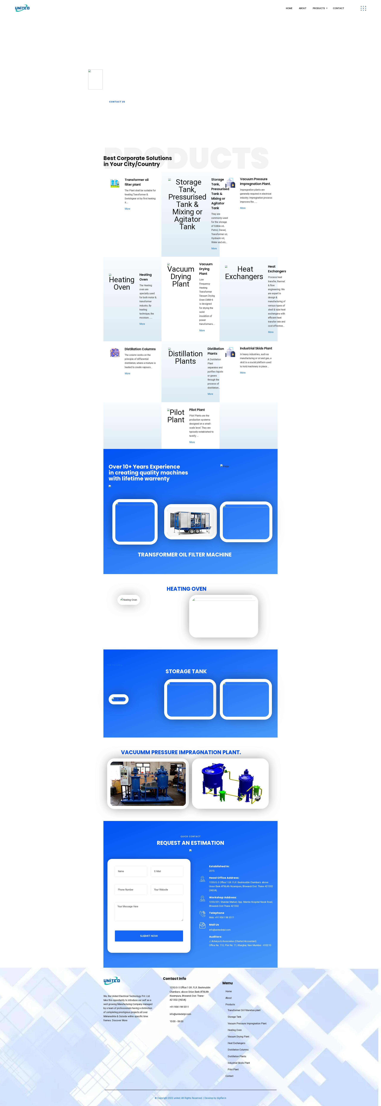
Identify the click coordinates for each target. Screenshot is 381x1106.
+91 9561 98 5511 (179, 1006)
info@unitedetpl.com (180, 1014)
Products (319, 8)
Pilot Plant (233, 1069)
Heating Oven (235, 1030)
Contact (338, 8)
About (302, 8)
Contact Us (117, 101)
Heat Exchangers (236, 1043)
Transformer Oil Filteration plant (244, 1010)
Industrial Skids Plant (239, 1063)
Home (289, 8)
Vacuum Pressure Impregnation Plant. (247, 1023)
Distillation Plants (237, 1056)
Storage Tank (234, 1016)
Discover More (119, 1020)
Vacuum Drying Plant (238, 1036)
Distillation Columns (238, 1049)
